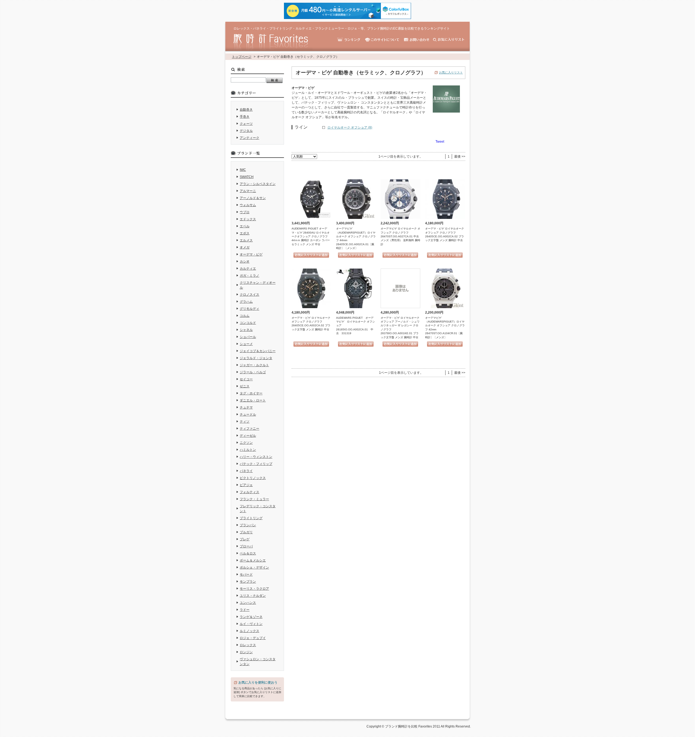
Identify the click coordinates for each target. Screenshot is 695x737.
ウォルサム (248, 205)
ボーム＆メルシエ (253, 560)
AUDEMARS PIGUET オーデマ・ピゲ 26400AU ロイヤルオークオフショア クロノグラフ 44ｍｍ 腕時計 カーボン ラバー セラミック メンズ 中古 (311, 236)
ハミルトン (248, 450)
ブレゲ (244, 539)
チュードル (248, 414)
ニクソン (246, 443)
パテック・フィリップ (256, 464)
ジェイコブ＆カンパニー (258, 351)
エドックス (248, 219)
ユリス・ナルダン (253, 596)
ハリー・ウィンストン (256, 457)
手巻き (244, 117)
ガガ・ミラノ (249, 275)
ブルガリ (246, 532)
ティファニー (249, 428)
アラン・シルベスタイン (258, 184)
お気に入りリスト (451, 72)
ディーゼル (248, 436)
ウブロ (244, 212)
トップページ (241, 57)
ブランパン (248, 525)
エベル (244, 226)
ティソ (244, 421)
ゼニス (244, 386)
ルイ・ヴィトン (251, 624)
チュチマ (246, 407)
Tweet (439, 141)
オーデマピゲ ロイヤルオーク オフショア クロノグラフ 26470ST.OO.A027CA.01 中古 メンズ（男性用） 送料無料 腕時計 (400, 236)
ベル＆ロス (248, 553)
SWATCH (247, 177)
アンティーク (249, 138)
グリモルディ (249, 309)
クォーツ (246, 124)
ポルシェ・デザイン (254, 567)
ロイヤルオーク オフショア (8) (349, 127)
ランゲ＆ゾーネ (251, 617)
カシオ (244, 261)
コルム (244, 316)
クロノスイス (249, 294)
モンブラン (248, 581)
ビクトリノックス (253, 478)
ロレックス (248, 645)
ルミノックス (249, 631)
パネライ (246, 471)
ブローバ (246, 546)
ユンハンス (248, 603)
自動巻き (246, 109)
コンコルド (248, 323)
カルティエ (248, 268)
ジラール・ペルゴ (253, 372)
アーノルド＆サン (253, 198)
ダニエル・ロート (253, 400)
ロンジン (246, 652)
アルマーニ (248, 191)
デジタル (246, 131)
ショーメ (246, 344)
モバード (246, 574)
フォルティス (249, 492)
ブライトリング (251, 518)
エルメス (246, 240)
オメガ (244, 247)
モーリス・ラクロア (254, 589)
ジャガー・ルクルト (254, 365)
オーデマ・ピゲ (251, 254)
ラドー (244, 610)
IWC (243, 170)
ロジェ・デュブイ (253, 638)
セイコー (246, 379)
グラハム (246, 302)
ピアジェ (246, 485)
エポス (244, 233)
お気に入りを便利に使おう (257, 682)
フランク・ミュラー (254, 499)
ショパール (248, 337)
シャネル (246, 330)
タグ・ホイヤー (251, 393)
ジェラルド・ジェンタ (256, 358)
